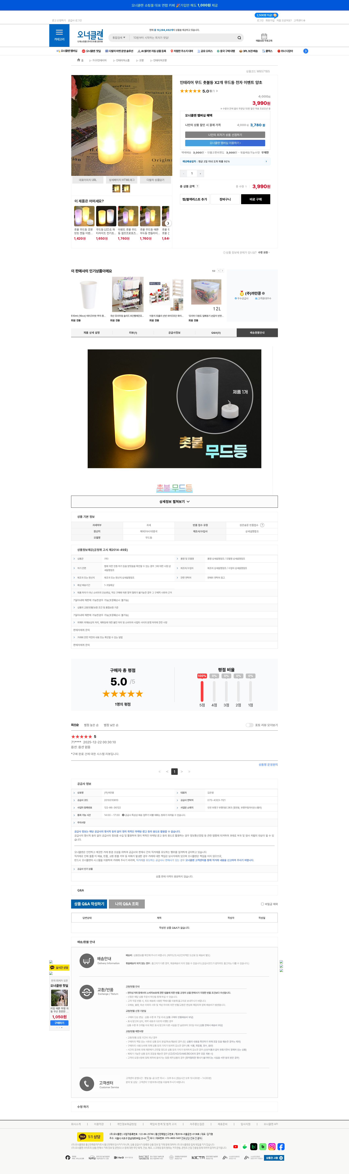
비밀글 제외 (271, 904)
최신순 (75, 725)
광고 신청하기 (59, 20)
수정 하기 (83, 1107)
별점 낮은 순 (111, 725)
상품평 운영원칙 (268, 765)
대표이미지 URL (88, 180)
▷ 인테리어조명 (158, 60)
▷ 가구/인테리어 (97, 60)
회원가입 (270, 20)
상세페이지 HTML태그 (122, 180)
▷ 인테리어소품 (120, 60)
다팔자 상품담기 (155, 180)
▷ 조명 (140, 60)
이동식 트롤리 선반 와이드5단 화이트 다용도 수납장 (173, 316)
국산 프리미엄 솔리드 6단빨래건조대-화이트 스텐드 (134, 316)
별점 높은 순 (91, 725)
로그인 (260, 20)
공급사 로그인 (75, 20)
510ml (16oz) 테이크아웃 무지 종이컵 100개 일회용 (96, 316)
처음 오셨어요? (284, 20)
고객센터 (298, 20)
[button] (59, 1027)
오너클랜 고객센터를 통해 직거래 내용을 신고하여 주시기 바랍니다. (219, 860)
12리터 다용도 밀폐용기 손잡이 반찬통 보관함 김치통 (213, 316)
